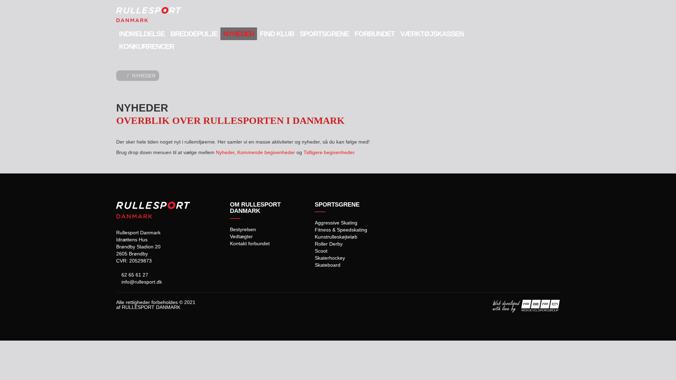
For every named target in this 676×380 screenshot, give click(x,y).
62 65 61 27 (134, 275)
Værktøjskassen (432, 34)
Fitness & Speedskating (341, 230)
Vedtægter (241, 236)
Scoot (321, 251)
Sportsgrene (324, 34)
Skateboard (327, 265)
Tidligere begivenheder (328, 152)
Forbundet (375, 34)
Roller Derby (329, 244)
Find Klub (277, 34)
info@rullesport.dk (141, 282)
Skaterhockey (330, 258)
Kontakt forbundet (250, 243)
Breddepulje (194, 34)
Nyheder (238, 34)
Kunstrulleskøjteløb (336, 237)
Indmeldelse (142, 34)
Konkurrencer (146, 46)
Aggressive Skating (336, 223)
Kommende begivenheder (266, 152)
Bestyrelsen (243, 229)
